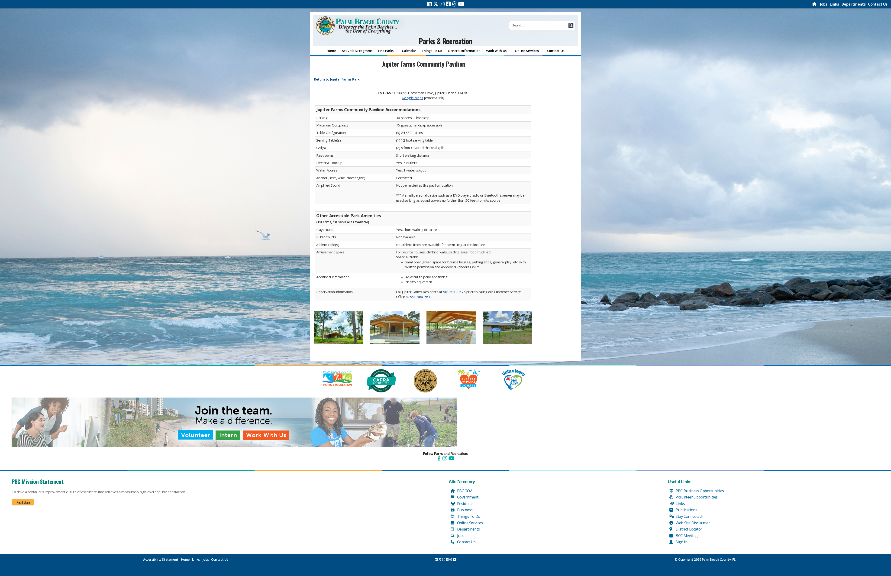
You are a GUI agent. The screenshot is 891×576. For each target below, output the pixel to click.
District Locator (688, 529)
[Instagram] (442, 4)
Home (185, 559)
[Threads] (454, 4)
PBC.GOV (464, 490)
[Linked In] (429, 4)
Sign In (681, 541)
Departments (854, 4)
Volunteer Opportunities (696, 497)
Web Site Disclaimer (692, 522)
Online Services (469, 522)
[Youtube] (461, 4)
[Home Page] (814, 4)
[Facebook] (448, 4)
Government (467, 497)
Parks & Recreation (445, 41)
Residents (465, 503)
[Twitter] (436, 4)
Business (464, 509)
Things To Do (468, 516)
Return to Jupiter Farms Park (336, 79)
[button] (571, 25)
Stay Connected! (689, 516)
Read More (23, 502)
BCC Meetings (687, 535)
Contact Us (878, 4)
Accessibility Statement (160, 559)
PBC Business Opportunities (699, 490)
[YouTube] (451, 458)
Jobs (823, 4)
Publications (686, 509)
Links (834, 4)
